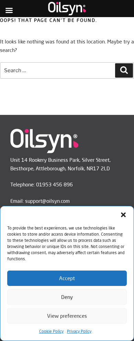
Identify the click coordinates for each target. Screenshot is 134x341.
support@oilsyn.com (47, 201)
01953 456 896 (54, 184)
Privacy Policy (79, 331)
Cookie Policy (51, 331)
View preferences (67, 316)
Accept (67, 278)
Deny (67, 297)
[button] (123, 214)
